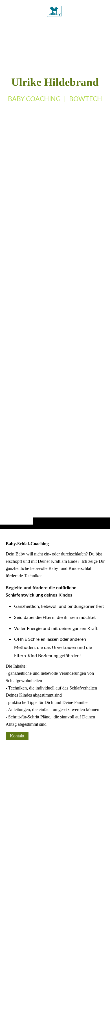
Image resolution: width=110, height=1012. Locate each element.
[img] (55, 276)
